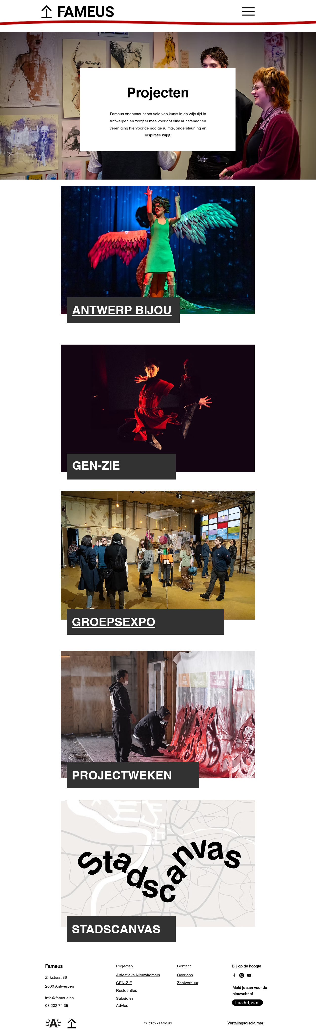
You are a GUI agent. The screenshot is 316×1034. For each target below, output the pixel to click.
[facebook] (234, 975)
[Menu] (248, 11)
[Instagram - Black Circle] (241, 975)
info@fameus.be (59, 998)
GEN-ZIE (96, 465)
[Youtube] (249, 975)
